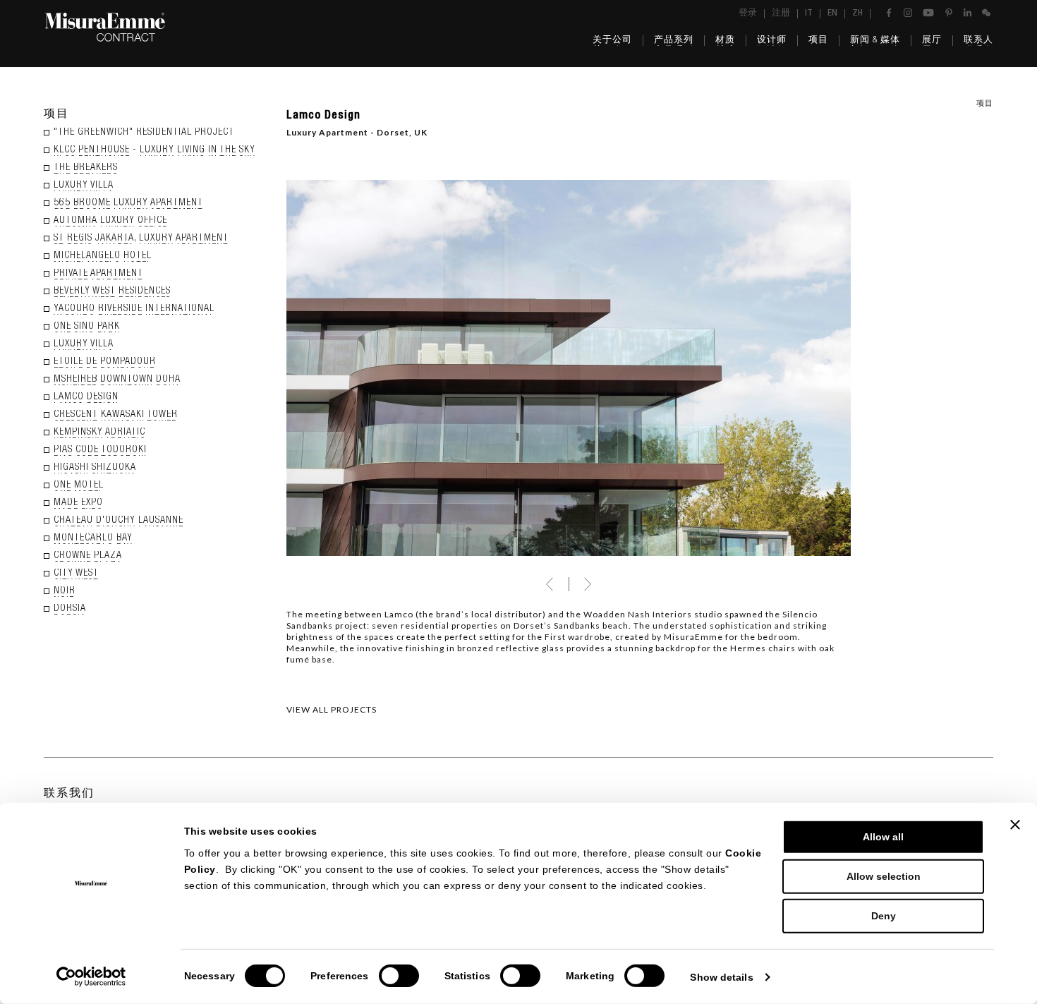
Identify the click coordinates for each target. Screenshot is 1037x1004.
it (809, 13)
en (832, 13)
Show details (721, 977)
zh (857, 13)
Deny (883, 915)
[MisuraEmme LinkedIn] (967, 12)
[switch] (399, 975)
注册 (781, 13)
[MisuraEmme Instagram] (908, 12)
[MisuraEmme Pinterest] (948, 12)
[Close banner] (1015, 825)
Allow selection (884, 876)
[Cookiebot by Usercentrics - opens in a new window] (91, 977)
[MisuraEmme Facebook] (889, 12)
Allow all (883, 836)
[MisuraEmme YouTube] (928, 12)
